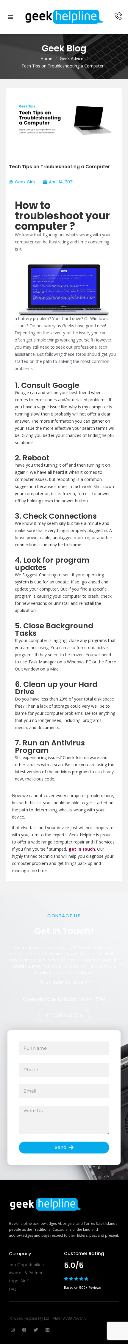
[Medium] (47, 1330)
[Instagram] (12, 1330)
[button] (10, 16)
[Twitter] (36, 1330)
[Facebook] (24, 1330)
